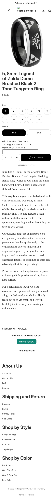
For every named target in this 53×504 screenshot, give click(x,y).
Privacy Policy (8, 413)
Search (5, 388)
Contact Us (7, 378)
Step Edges (7, 449)
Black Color (7, 465)
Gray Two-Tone (9, 470)
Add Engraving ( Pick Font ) (15, 141)
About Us (6, 373)
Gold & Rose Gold (10, 475)
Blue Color (7, 480)
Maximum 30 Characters (13, 147)
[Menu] (3, 10)
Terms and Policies (26, 495)
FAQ (4, 383)
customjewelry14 (21, 489)
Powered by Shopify (37, 489)
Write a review (26, 341)
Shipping (6, 404)
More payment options (26, 165)
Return (5, 409)
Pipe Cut (6, 444)
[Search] (9, 10)
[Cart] (49, 10)
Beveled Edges (9, 434)
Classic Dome (8, 439)
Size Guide (7, 418)
